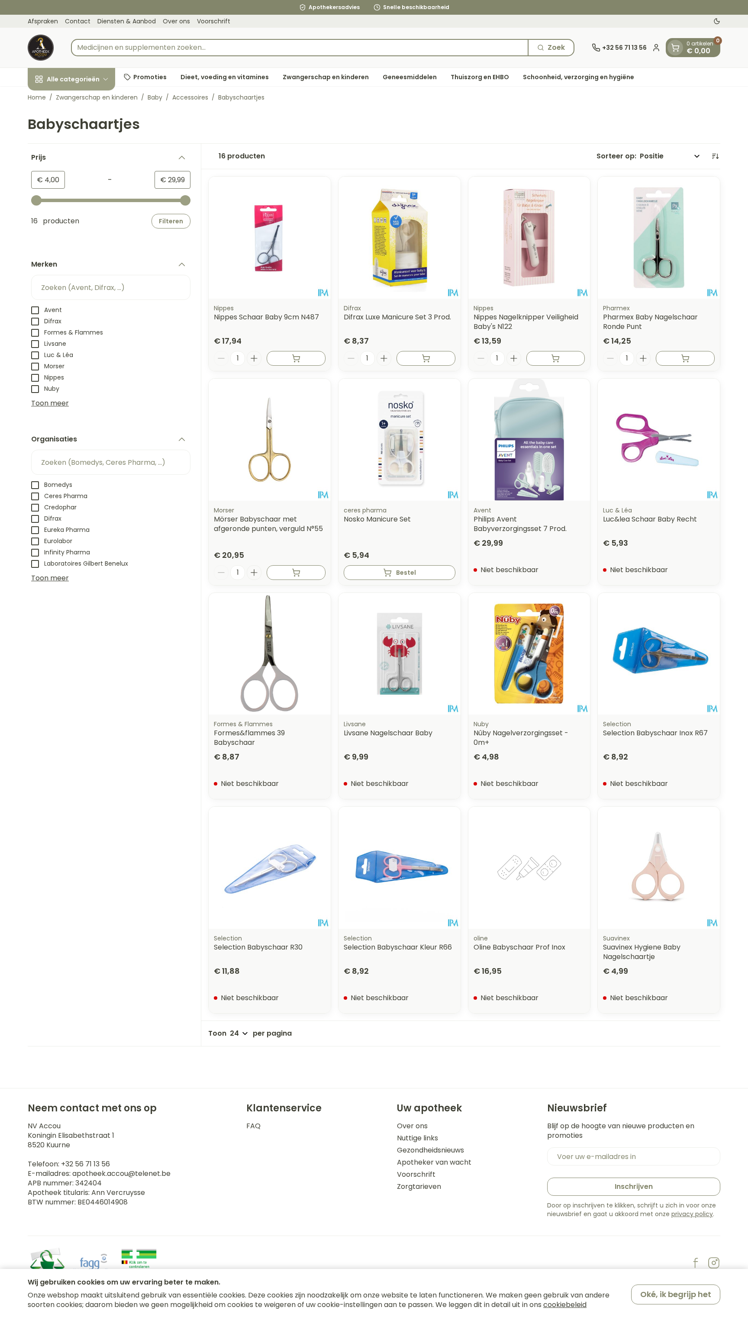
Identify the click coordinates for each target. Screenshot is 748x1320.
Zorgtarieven (419, 1186)
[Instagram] (713, 1262)
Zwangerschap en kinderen (326, 76)
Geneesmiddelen (410, 76)
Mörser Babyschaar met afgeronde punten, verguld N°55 (268, 524)
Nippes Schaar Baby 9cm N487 (266, 317)
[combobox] (300, 47)
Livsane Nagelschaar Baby (388, 733)
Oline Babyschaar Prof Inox (519, 947)
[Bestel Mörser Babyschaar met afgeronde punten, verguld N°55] (296, 572)
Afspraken (43, 21)
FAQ (253, 1126)
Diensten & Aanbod (126, 21)
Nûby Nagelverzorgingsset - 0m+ (521, 737)
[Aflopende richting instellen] (715, 156)
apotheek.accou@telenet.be (121, 1173)
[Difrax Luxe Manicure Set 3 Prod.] (400, 238)
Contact (77, 21)
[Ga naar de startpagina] (41, 48)
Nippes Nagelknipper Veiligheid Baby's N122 (526, 322)
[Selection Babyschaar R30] (270, 868)
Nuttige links (417, 1138)
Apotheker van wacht (434, 1162)
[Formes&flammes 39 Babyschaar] (270, 654)
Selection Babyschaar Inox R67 (655, 733)
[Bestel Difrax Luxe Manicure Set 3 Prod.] (426, 358)
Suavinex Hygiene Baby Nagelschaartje (641, 952)
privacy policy (692, 1214)
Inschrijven (634, 1186)
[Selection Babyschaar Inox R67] (659, 654)
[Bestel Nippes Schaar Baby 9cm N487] (296, 358)
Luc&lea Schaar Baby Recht (650, 519)
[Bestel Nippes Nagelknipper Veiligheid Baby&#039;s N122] (555, 358)
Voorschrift (213, 21)
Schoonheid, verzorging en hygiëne (578, 76)
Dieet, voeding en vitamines (225, 76)
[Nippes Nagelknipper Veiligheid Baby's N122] (529, 238)
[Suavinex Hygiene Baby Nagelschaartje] (659, 868)
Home (37, 97)
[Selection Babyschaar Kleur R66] (400, 868)
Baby (155, 97)
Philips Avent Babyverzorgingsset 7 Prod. (520, 524)
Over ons (176, 21)
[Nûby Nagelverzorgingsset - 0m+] (529, 654)
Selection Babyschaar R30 (258, 947)
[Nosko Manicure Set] (400, 440)
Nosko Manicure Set (377, 519)
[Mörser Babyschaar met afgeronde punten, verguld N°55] (270, 440)
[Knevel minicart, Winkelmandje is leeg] (675, 47)
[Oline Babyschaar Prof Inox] (529, 868)
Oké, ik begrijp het (675, 1294)
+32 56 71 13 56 (85, 1164)
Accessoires (190, 97)
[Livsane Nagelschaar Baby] (400, 654)
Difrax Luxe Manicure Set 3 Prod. (397, 317)
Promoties (150, 76)
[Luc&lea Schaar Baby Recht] (659, 440)
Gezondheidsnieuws (430, 1150)
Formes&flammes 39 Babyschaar (249, 737)
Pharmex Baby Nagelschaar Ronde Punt (650, 322)
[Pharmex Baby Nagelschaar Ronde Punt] (659, 238)
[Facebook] (695, 1262)
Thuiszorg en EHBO (480, 76)
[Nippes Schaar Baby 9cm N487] (270, 238)
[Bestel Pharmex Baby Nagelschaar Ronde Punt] (685, 358)
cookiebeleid (565, 1305)
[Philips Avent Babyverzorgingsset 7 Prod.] (529, 440)
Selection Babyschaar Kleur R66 (398, 947)
